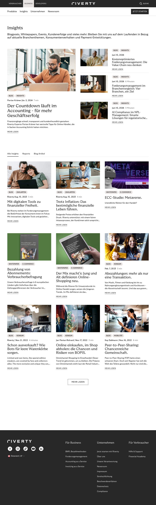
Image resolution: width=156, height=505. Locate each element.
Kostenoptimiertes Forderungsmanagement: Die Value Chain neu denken (129, 62)
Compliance (102, 491)
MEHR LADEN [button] (78, 382)
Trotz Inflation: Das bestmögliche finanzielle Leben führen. (75, 205)
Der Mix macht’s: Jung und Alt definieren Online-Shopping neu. (76, 277)
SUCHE (146, 3)
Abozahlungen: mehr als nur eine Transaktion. (126, 275)
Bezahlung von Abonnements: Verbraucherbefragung (24, 273)
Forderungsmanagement (76, 457)
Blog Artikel (39, 154)
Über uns (101, 457)
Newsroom (53, 11)
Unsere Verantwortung (107, 461)
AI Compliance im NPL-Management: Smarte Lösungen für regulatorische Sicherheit (129, 115)
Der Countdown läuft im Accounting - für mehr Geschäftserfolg (32, 111)
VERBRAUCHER (15, 3)
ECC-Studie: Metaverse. (123, 197)
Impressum (102, 471)
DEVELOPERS (40, 3)
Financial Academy (137, 457)
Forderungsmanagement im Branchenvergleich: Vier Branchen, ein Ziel (128, 88)
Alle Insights (13, 154)
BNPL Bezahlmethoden (75, 452)
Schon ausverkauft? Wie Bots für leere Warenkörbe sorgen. (27, 349)
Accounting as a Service (76, 461)
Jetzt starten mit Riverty (108, 452)
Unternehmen (38, 11)
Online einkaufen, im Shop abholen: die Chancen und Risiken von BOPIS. (77, 349)
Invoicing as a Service (74, 466)
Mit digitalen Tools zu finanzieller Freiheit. (24, 203)
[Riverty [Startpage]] (82, 3)
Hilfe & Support (136, 452)
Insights (24, 11)
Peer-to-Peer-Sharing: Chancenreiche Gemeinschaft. (122, 349)
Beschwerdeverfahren (107, 481)
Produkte (12, 11)
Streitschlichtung (104, 476)
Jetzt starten (140, 12)
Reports (26, 154)
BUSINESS (28, 3)
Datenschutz (102, 486)
